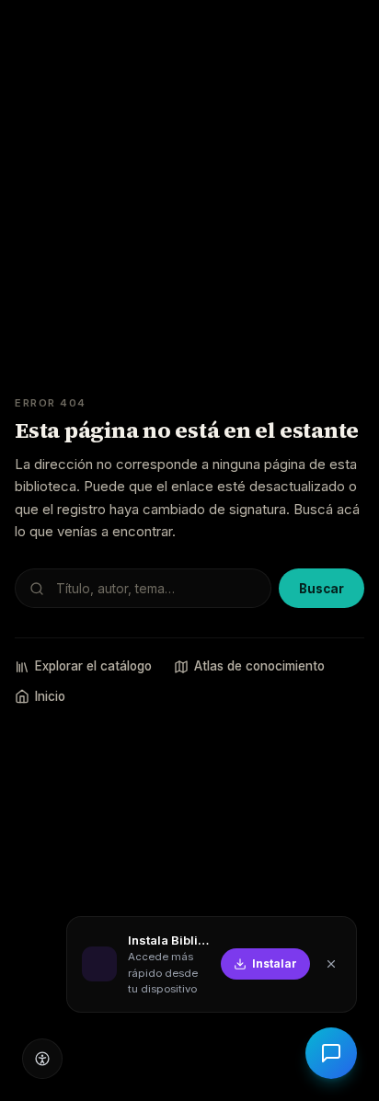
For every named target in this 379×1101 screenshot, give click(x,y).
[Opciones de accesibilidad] (42, 1058)
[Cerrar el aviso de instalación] (331, 964)
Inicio (50, 696)
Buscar (321, 588)
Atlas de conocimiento (259, 666)
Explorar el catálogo (93, 666)
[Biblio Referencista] (331, 1053)
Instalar (274, 963)
